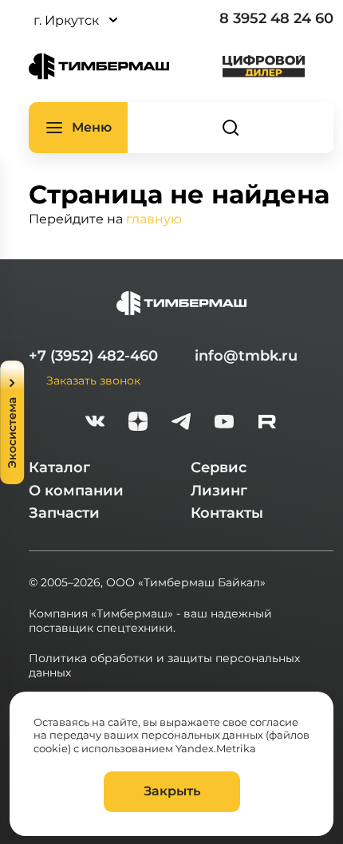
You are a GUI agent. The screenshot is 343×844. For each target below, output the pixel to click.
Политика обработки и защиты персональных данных (164, 665)
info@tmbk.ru (246, 356)
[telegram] (181, 423)
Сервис (218, 467)
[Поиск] (230, 127)
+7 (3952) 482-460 (93, 356)
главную (154, 218)
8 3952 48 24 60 (276, 18)
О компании (76, 490)
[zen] (138, 423)
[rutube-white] (267, 423)
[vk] (94, 423)
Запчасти (64, 513)
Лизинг (219, 490)
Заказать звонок (93, 380)
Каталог (59, 467)
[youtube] (224, 423)
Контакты (227, 513)
